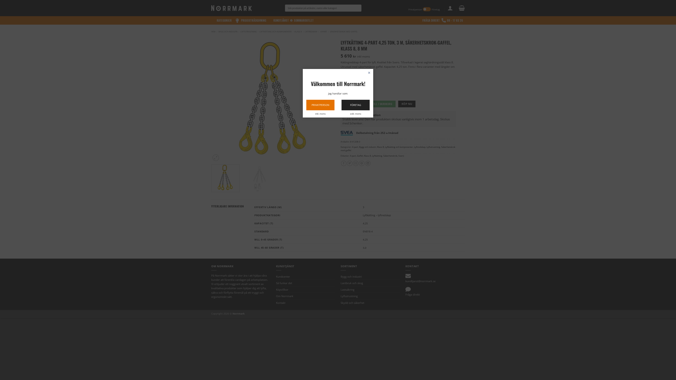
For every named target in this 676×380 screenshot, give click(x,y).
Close (369, 73)
